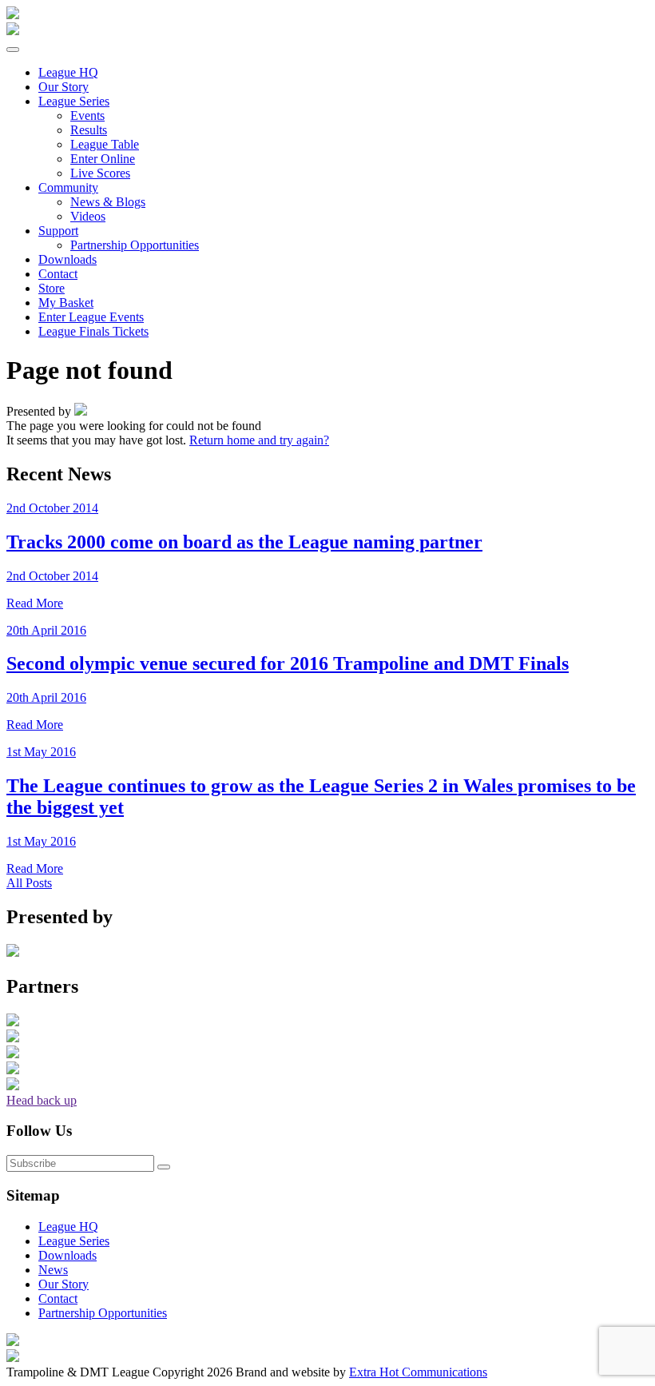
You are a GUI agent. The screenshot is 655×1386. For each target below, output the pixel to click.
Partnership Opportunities (134, 245)
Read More (34, 603)
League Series (73, 101)
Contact (57, 274)
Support (58, 230)
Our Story (63, 87)
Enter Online (102, 158)
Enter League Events (91, 317)
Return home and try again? (259, 440)
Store (51, 288)
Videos (87, 216)
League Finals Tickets (93, 331)
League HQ (68, 1226)
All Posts (29, 883)
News (53, 1269)
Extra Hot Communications (418, 1372)
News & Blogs (107, 202)
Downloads (67, 259)
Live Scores (100, 173)
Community (68, 187)
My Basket (65, 302)
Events (87, 115)
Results (88, 130)
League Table (104, 144)
